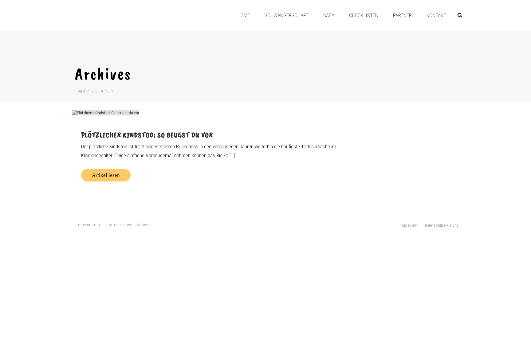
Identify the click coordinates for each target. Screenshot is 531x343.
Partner (402, 15)
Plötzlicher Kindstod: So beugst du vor (147, 134)
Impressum (409, 225)
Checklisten (363, 15)
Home (244, 15)
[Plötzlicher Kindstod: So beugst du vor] (212, 112)
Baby (328, 15)
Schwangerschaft (287, 15)
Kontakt (436, 15)
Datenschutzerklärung (441, 225)
